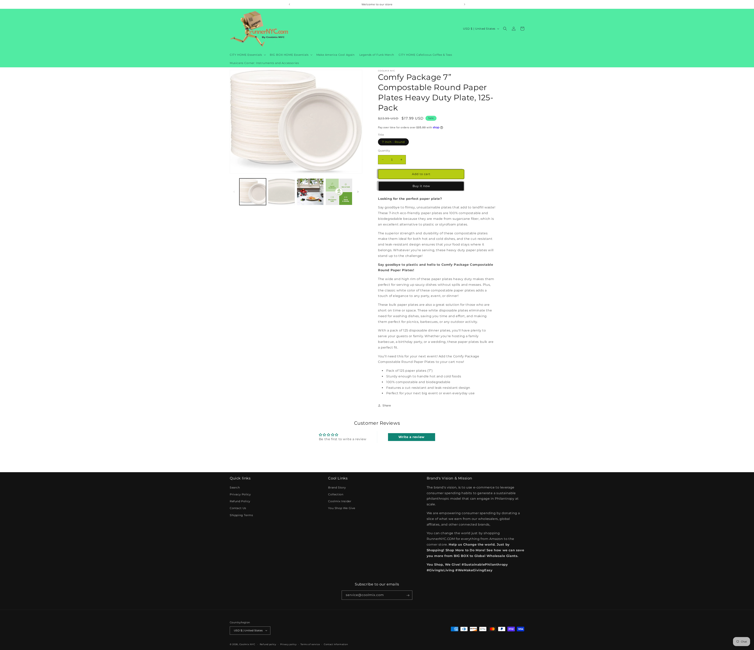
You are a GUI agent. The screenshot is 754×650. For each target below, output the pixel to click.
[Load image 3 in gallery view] (310, 191)
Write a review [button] (411, 437)
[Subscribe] (408, 595)
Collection (335, 494)
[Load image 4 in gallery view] (339, 191)
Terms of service (310, 644)
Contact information (336, 644)
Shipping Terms (241, 515)
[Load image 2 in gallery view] (281, 191)
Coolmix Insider (339, 501)
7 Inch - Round (393, 142)
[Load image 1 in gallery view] (252, 191)
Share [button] (386, 405)
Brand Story (337, 487)
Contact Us (238, 508)
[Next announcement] (464, 4)
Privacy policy (288, 644)
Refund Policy (240, 501)
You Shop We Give (341, 508)
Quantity (384, 150)
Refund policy (268, 644)
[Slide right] (358, 191)
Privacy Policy (240, 494)
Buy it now (421, 186)
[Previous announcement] (289, 4)
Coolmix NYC (247, 644)
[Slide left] (234, 191)
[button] (247, 55)
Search (235, 487)
